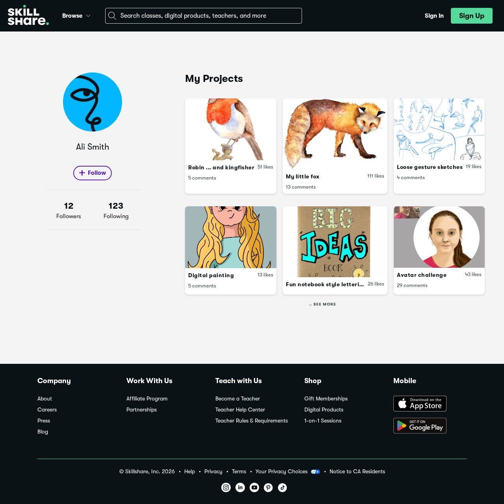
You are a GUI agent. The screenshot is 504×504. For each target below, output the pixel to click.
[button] (88, 14)
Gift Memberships (326, 399)
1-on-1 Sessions (322, 421)
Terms (239, 471)
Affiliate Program (147, 399)
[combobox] (203, 16)
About (44, 399)
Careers (47, 410)
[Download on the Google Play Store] (430, 426)
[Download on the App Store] (430, 404)
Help (189, 471)
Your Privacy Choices (282, 471)
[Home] (28, 16)
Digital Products (323, 410)
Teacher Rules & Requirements (251, 421)
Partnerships (141, 410)
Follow (97, 172)
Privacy (213, 471)
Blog (42, 432)
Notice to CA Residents (357, 471)
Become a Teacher (237, 399)
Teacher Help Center (240, 410)
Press (43, 421)
